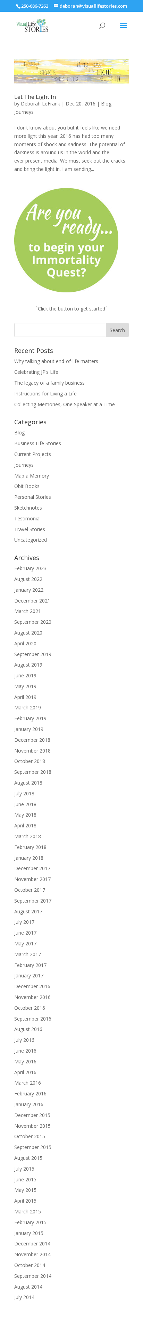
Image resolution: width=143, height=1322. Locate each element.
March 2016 (27, 1082)
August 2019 (28, 664)
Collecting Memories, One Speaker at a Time (64, 404)
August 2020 (28, 632)
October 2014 (29, 1265)
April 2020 (25, 643)
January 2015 (28, 1233)
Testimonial (27, 518)
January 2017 (28, 975)
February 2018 (30, 847)
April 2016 (25, 1072)
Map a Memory (31, 475)
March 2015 (27, 1211)
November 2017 (32, 879)
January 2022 (28, 590)
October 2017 (29, 890)
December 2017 (32, 868)
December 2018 (32, 740)
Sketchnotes (28, 507)
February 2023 (30, 568)
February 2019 (30, 718)
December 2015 (32, 1115)
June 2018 (25, 804)
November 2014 (32, 1254)
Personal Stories (32, 497)
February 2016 (30, 1093)
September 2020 (32, 622)
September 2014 (32, 1276)
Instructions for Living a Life (45, 393)
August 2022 (28, 579)
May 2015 (25, 1190)
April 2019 (25, 697)
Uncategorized (30, 539)
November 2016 (32, 997)
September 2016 (32, 1018)
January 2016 (28, 1104)
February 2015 (30, 1222)
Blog (106, 103)
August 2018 (28, 782)
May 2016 (25, 1061)
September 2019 (32, 654)
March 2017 (27, 954)
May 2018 (25, 814)
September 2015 (32, 1147)
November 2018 (32, 750)
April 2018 (25, 825)
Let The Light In (35, 97)
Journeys (24, 112)
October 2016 (29, 1008)
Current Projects (32, 454)
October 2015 (29, 1136)
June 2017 (25, 932)
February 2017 (30, 965)
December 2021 (32, 600)
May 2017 (25, 943)
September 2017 (32, 900)
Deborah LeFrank (40, 103)
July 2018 (24, 793)
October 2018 (29, 761)
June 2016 (25, 1050)
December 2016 (32, 986)
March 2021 (27, 611)
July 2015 (24, 1168)
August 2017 (28, 911)
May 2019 (25, 686)
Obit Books (27, 486)
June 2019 (25, 675)
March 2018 (27, 836)
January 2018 (28, 858)
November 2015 (32, 1126)
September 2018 (32, 772)
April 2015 (25, 1200)
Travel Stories (29, 529)
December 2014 (32, 1243)
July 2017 (24, 922)
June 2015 (25, 1179)
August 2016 (28, 1029)
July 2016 (24, 1040)
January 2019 (28, 729)
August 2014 (28, 1286)
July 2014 (24, 1297)
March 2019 (27, 707)
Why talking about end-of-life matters (56, 361)
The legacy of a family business (49, 382)
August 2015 (28, 1158)
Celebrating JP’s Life (36, 372)
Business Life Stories (37, 443)
